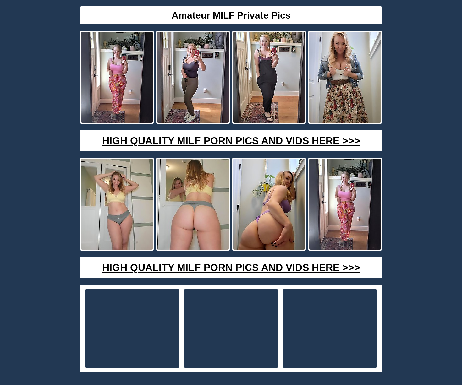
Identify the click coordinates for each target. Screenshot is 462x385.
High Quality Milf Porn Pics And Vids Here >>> (231, 140)
